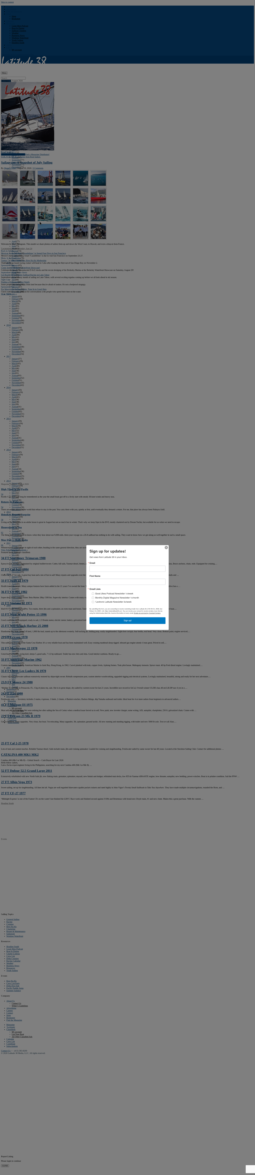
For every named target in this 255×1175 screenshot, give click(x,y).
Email (92, 563)
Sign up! (127, 620)
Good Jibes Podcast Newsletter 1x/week (114, 593)
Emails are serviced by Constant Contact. (147, 613)
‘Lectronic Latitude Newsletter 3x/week (113, 601)
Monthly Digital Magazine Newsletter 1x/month (117, 597)
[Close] (166, 547)
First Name (95, 576)
